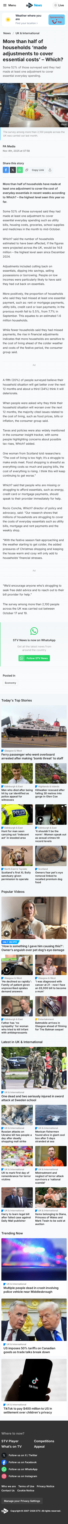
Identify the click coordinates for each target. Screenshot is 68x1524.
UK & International (27, 33)
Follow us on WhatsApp (23, 1469)
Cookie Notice (25, 1490)
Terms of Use (26, 1486)
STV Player (9, 1441)
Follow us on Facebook (23, 1462)
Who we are (8, 1486)
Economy (10, 682)
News (7, 33)
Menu (12, 5)
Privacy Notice (45, 1486)
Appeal (39, 1446)
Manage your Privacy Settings (22, 1500)
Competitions (44, 1441)
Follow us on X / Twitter (23, 1455)
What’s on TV (11, 1446)
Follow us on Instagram (23, 1476)
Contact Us (8, 1490)
